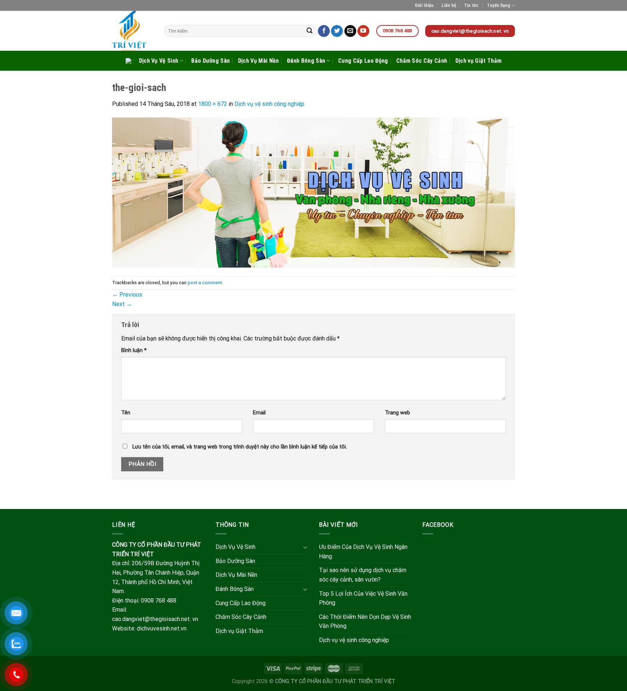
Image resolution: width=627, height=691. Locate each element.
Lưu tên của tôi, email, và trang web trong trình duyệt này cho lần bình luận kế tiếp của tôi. (239, 447)
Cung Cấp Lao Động (363, 60)
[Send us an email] (350, 31)
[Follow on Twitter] (337, 31)
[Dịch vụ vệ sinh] (132, 31)
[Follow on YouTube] (363, 31)
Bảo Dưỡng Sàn (210, 60)
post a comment (205, 282)
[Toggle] (305, 547)
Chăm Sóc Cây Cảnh (421, 60)
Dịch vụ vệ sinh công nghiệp (269, 103)
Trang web (397, 413)
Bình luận (134, 350)
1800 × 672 (212, 103)
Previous (127, 294)
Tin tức (471, 5)
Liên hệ (449, 5)
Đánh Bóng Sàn (306, 60)
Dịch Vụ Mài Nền (258, 60)
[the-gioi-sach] (313, 192)
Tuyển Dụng (498, 5)
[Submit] (310, 31)
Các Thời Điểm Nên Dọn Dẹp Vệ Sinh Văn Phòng (365, 621)
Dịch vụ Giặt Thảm (478, 60)
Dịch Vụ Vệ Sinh (159, 60)
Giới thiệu (424, 5)
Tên (125, 413)
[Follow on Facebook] (324, 31)
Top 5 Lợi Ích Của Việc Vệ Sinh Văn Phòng (363, 598)
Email (259, 413)
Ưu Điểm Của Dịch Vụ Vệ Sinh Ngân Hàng (363, 551)
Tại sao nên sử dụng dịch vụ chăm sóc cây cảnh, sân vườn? (362, 575)
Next (122, 304)
